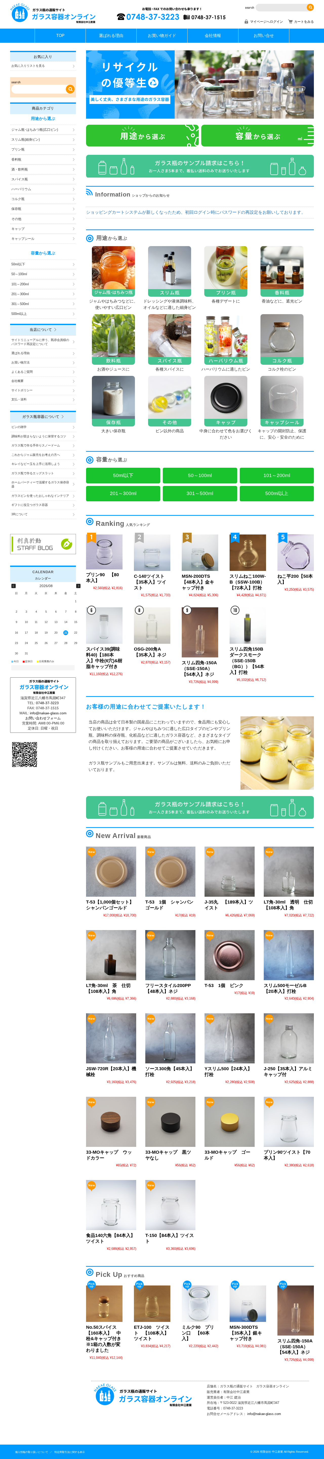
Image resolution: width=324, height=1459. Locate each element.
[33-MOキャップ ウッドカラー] (111, 1122)
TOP (60, 35)
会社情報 (213, 35)
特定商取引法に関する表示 (69, 1452)
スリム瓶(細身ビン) (25, 139)
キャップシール (22, 239)
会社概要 (17, 381)
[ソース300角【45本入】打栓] (170, 1038)
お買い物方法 (20, 362)
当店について (41, 330)
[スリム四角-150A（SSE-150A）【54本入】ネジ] (200, 632)
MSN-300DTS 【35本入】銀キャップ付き (246, 1333)
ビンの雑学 (19, 427)
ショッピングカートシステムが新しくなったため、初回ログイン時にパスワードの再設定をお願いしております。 (196, 212)
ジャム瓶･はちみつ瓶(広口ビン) (34, 130)
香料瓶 (16, 159)
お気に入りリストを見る (28, 66)
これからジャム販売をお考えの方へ (35, 455)
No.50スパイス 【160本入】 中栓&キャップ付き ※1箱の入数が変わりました (106, 1339)
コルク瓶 (18, 199)
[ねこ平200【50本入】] (295, 552)
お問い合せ (264, 35)
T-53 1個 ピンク (224, 985)
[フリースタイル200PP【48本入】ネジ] (170, 955)
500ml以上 (19, 314)
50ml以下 (18, 264)
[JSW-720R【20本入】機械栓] (111, 1038)
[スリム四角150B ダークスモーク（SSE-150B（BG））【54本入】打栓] (248, 625)
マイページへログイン (266, 22)
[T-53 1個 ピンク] (230, 955)
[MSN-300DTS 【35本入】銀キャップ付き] (248, 1303)
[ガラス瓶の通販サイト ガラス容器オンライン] (53, 22)
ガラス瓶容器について (40, 417)
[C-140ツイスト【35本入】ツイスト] (152, 552)
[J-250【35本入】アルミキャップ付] (289, 1038)
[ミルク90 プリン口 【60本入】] (200, 1303)
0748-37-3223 (47, 703)
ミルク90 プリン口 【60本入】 (198, 1333)
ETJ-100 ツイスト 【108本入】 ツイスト (153, 1333)
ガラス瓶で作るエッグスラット (32, 473)
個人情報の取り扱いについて (31, 1452)
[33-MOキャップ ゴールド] (230, 1122)
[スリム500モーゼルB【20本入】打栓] (289, 955)
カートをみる (304, 22)
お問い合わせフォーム (43, 718)
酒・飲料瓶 (19, 169)
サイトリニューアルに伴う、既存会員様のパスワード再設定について (40, 342)
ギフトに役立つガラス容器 (29, 505)
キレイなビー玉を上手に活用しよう (35, 464)
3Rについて (19, 514)
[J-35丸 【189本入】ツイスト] (230, 872)
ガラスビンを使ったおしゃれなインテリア (40, 496)
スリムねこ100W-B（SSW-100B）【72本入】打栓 (248, 582)
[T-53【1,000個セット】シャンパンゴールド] (111, 872)
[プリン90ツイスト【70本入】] (289, 1122)
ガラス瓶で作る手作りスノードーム (35, 445)
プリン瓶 (18, 149)
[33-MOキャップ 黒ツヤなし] (170, 1122)
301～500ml (20, 304)
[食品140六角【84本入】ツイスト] (111, 1205)
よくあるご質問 (22, 372)
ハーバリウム (21, 189)
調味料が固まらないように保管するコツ (38, 436)
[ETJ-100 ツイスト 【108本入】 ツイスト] (152, 1303)
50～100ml (19, 274)
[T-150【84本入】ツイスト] (170, 1205)
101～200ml (20, 284)
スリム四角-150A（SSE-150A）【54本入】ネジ (199, 668)
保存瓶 (16, 209)
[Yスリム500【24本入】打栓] (230, 1038)
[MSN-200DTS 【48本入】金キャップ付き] (200, 552)
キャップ (18, 229)
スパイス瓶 (19, 179)
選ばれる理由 (111, 35)
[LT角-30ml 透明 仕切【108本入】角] (289, 872)
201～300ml (20, 294)
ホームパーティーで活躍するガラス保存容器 (40, 484)
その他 (16, 219)
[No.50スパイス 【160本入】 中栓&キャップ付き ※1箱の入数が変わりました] (104, 1303)
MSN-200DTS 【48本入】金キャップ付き (198, 582)
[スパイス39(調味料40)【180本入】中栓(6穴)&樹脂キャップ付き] (104, 625)
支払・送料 (19, 399)
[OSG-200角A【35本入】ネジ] (152, 625)
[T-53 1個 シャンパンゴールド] (170, 872)
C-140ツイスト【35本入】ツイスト (150, 582)
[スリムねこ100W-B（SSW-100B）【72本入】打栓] (248, 552)
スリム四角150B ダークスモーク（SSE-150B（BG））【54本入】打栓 (249, 661)
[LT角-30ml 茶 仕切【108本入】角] (111, 955)
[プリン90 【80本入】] (104, 551)
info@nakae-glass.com (264, 1414)
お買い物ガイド (162, 35)
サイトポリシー (22, 390)
